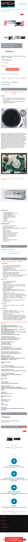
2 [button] (13, 454)
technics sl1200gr (6, 82)
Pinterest (24, 78)
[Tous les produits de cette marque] (9, 51)
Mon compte (3, 520)
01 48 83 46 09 (14, 539)
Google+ (17, 78)
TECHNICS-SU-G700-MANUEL (7, 249)
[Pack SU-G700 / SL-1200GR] (5, 37)
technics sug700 (14, 82)
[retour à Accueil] (1, 10)
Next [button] (26, 37)
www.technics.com (5, 421)
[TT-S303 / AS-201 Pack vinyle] (14, 438)
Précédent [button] (5, 23)
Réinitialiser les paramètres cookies (16, 536)
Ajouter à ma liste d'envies (13, 73)
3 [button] (14, 454)
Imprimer (4, 73)
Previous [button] (1, 37)
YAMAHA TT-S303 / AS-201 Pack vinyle (14, 447)
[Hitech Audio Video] (9, 4)
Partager (10, 78)
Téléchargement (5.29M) (14, 253)
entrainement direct (6, 84)
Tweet (4, 78)
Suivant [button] (23, 23)
